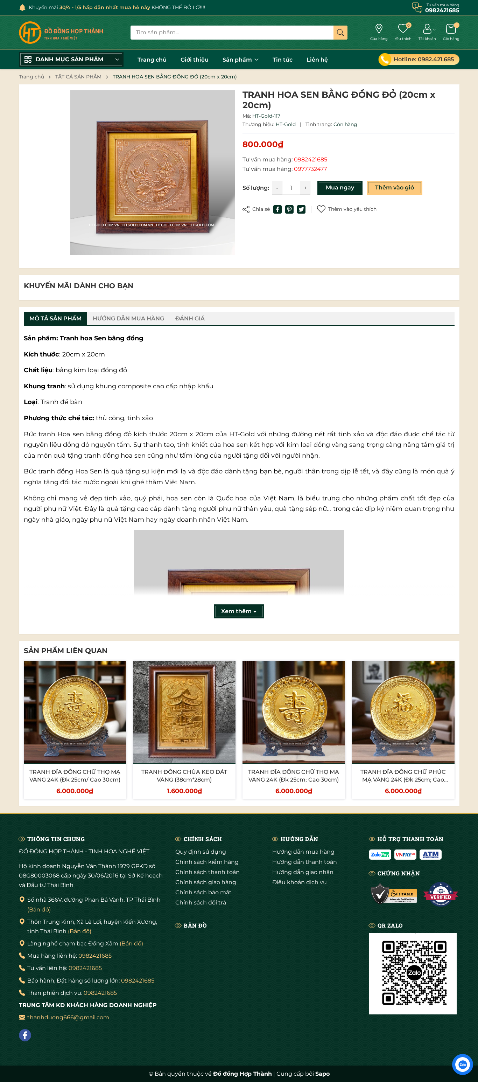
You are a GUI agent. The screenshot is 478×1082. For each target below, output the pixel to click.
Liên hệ (317, 59)
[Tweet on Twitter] (301, 209)
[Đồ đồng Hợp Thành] (61, 33)
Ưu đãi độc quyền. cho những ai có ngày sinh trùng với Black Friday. (131, 7)
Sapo (322, 1073)
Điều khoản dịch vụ (299, 882)
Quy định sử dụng (200, 851)
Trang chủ (152, 59)
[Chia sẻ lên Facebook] (277, 209)
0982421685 (95, 955)
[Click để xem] (152, 172)
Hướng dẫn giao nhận (302, 872)
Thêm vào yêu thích (352, 209)
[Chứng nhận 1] (394, 894)
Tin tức (283, 59)
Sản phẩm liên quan (65, 650)
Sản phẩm (238, 59)
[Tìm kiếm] (340, 33)
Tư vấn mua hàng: (284, 159)
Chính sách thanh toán (207, 872)
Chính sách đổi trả (200, 902)
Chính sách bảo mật (203, 892)
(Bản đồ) (39, 909)
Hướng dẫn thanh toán (304, 862)
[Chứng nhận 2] (441, 894)
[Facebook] (25, 1035)
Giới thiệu (195, 59)
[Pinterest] (289, 209)
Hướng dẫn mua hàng (303, 851)
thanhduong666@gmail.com (68, 1017)
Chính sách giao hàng (205, 882)
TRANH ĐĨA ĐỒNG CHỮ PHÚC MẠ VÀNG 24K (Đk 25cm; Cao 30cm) (403, 780)
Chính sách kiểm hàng (207, 862)
